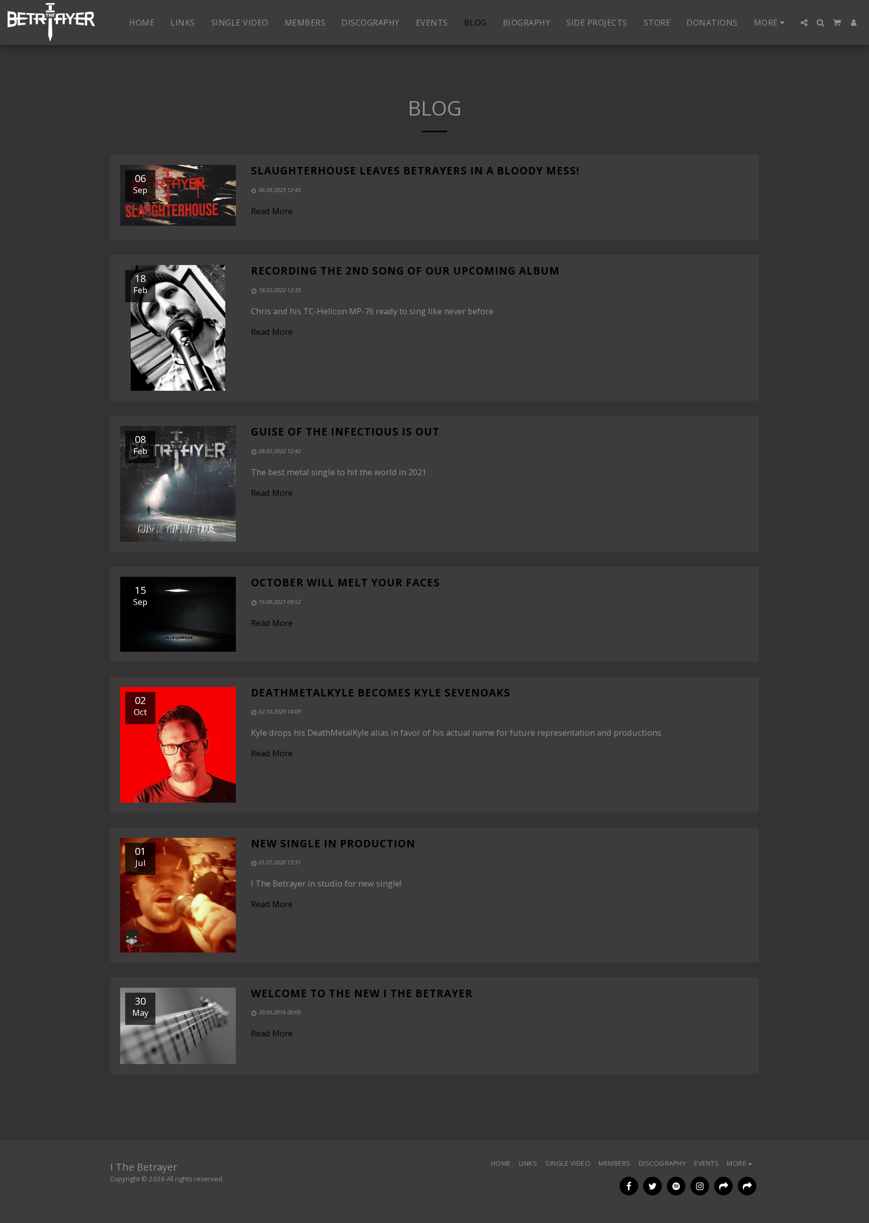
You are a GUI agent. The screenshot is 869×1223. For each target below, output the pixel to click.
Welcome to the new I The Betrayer (362, 993)
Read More (272, 211)
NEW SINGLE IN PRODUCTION (333, 843)
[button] (804, 23)
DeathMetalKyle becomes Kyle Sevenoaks (380, 692)
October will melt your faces (345, 582)
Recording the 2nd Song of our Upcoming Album (405, 271)
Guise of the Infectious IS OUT (345, 431)
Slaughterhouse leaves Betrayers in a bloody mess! (415, 170)
